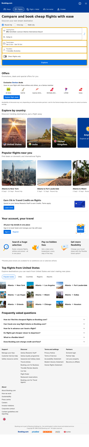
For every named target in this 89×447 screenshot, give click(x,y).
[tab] (9, 276)
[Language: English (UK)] (4, 419)
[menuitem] (7, 9)
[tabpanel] (44, 293)
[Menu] (86, 3)
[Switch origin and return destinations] (84, 34)
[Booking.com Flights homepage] (7, 3)
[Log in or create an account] (79, 3)
